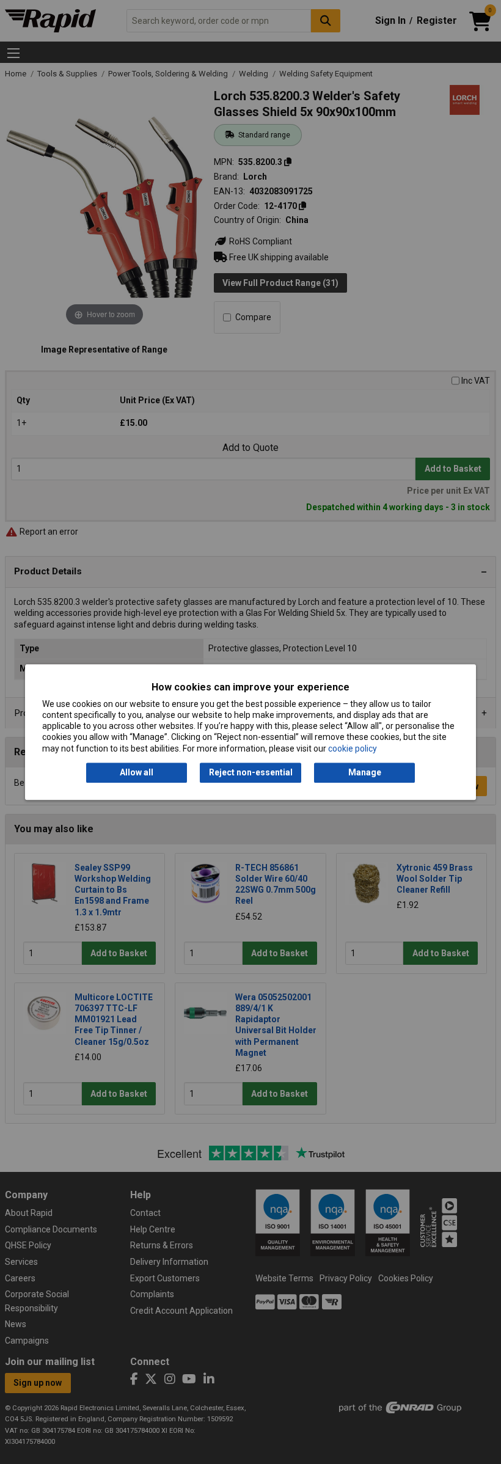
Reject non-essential (251, 772)
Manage (364, 772)
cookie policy (352, 748)
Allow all (136, 772)
